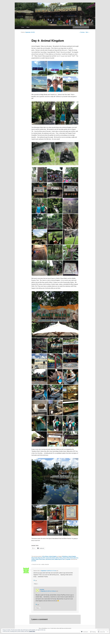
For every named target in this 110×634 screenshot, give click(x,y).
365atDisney (65, 556)
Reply (36, 583)
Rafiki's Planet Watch (40, 559)
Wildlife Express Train (60, 559)
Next (87, 32)
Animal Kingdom (53, 556)
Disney (61, 558)
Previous (82, 32)
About (28, 27)
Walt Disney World (50, 559)
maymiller (68, 559)
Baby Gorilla (34, 558)
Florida (71, 558)
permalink (33, 560)
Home (22, 27)
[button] (39, 68)
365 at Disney (45, 556)
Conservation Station (50, 558)
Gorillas (33, 559)
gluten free (75, 558)
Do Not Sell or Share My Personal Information (60, 628)
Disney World (66, 558)
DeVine (57, 558)
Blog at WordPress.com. (44, 628)
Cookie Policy (32, 631)
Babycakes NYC (41, 558)
